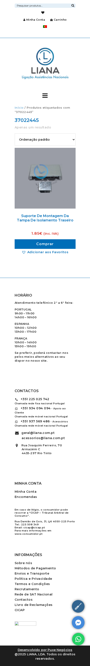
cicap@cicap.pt (34, 527)
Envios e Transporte (32, 573)
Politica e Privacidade (33, 579)
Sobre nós (23, 563)
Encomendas (26, 497)
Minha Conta (35, 19)
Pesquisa (73, 5)
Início (19, 107)
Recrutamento (27, 589)
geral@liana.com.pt (38, 433)
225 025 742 (35, 399)
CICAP (20, 610)
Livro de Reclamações (34, 605)
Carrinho (60, 19)
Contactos (24, 600)
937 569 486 (35, 421)
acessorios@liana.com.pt (43, 438)
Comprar (45, 244)
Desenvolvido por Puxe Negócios (45, 650)
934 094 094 (36, 408)
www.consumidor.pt (29, 533)
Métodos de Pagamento (35, 568)
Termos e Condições (32, 584)
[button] (45, 252)
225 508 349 (30, 524)
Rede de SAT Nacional (34, 594)
